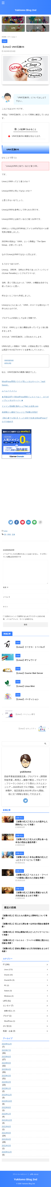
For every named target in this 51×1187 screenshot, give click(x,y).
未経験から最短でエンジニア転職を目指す (20, 412)
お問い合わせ (34, 1174)
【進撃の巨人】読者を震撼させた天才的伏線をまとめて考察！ (25, 949)
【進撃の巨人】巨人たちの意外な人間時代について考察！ (24, 917)
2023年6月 (6, 1057)
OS (5, 534)
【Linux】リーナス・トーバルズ (30, 647)
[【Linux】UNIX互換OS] (28, 522)
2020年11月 (7, 1152)
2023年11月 (7, 1044)
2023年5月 (6, 1063)
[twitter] (10, 522)
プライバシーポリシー (20, 1174)
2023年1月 (6, 1088)
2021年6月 (6, 1127)
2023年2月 (6, 1082)
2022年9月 (6, 1107)
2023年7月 (6, 1050)
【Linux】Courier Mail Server (29, 673)
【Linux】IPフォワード (26, 660)
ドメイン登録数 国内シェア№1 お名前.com (20, 406)
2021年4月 (6, 1139)
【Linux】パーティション (27, 699)
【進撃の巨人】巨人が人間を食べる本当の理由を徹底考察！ (25, 925)
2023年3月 (6, 1076)
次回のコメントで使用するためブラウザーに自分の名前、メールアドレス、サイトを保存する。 (24, 617)
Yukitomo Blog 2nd (25, 10)
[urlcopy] (40, 522)
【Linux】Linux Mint (25, 686)
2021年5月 (6, 1133)
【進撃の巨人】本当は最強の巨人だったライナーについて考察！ (25, 933)
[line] (34, 522)
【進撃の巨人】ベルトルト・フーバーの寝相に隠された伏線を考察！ (25, 941)
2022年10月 (7, 1101)
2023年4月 (6, 1069)
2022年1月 (6, 1114)
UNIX (9, 534)
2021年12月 (7, 1120)
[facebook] (16, 522)
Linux (5, 531)
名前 (5, 587)
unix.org (7, 363)
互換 (13, 534)
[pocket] (22, 522)
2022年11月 (7, 1095)
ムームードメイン (9, 391)
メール (6, 597)
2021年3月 (6, 1146)
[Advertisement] (25, 488)
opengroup (9, 360)
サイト (5, 607)
